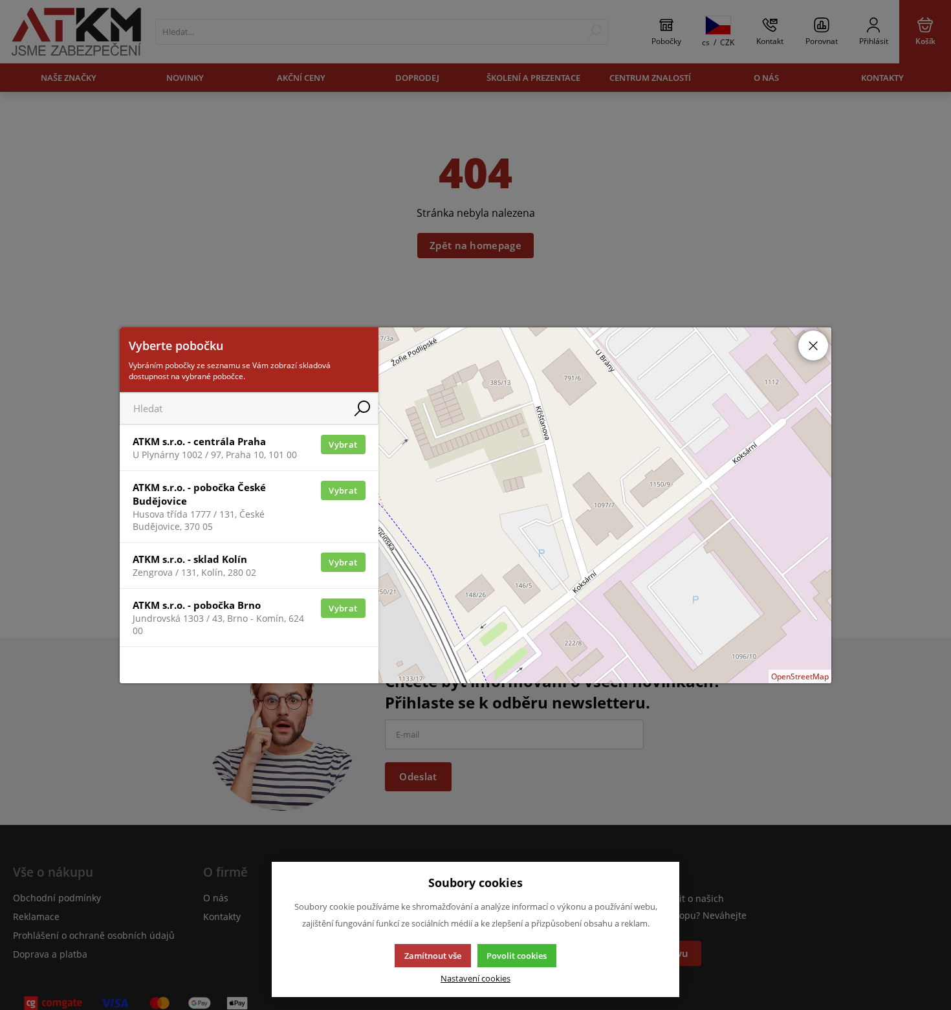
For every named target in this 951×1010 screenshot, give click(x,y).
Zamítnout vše (432, 955)
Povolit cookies (516, 955)
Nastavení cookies (475, 978)
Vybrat (343, 444)
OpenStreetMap (800, 676)
